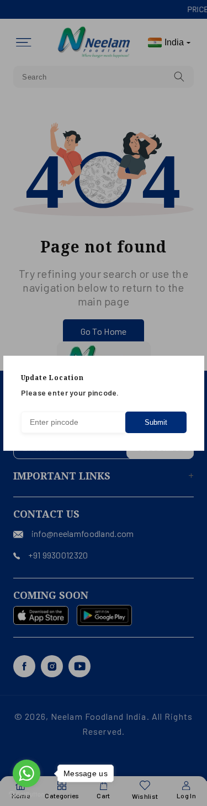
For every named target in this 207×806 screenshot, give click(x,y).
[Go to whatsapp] (26, 773)
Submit (156, 422)
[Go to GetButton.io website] (26, 794)
